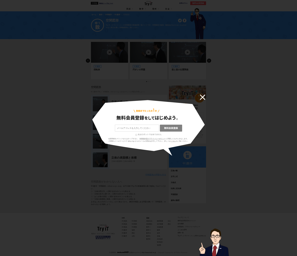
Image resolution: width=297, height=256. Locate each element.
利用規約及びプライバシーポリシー (153, 139)
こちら (173, 141)
